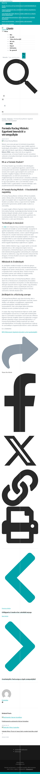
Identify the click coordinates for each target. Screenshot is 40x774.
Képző (12, 46)
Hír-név (12, 41)
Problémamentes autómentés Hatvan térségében (15, 721)
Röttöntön (13, 48)
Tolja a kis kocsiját (15, 39)
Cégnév (10, 28)
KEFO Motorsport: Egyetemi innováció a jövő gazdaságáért (19, 332)
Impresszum (18, 751)
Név (11, 35)
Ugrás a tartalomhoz (6, 1)
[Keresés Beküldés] (24, 56)
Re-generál (13, 50)
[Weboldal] (2, 702)
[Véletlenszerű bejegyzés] (2, 112)
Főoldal (4, 119)
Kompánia (5, 700)
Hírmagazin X (29, 769)
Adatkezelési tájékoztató (21, 749)
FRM (5, 227)
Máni (11, 43)
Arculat (12, 37)
